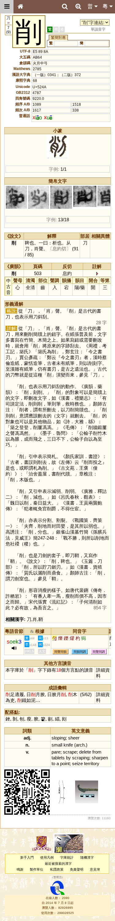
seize (77, 763)
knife (68, 744)
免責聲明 (76, 869)
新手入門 (27, 857)
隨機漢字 (87, 857)
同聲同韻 (60, 651)
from (97, 751)
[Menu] (6, 6)
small (57, 744)
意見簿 (95, 869)
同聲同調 (99, 651)
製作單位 (36, 869)
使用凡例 (47, 857)
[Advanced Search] (78, 6)
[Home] (20, 6)
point (65, 763)
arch (80, 744)
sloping (59, 737)
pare (56, 751)
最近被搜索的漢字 (58, 863)
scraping (80, 757)
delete (85, 751)
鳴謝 (20, 869)
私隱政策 (56, 869)
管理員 (57, 877)
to (53, 763)
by (68, 757)
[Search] (64, 6)
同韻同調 (80, 651)
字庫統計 (67, 857)
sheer (73, 737)
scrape (70, 751)
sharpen (100, 757)
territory (91, 763)
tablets (58, 757)
